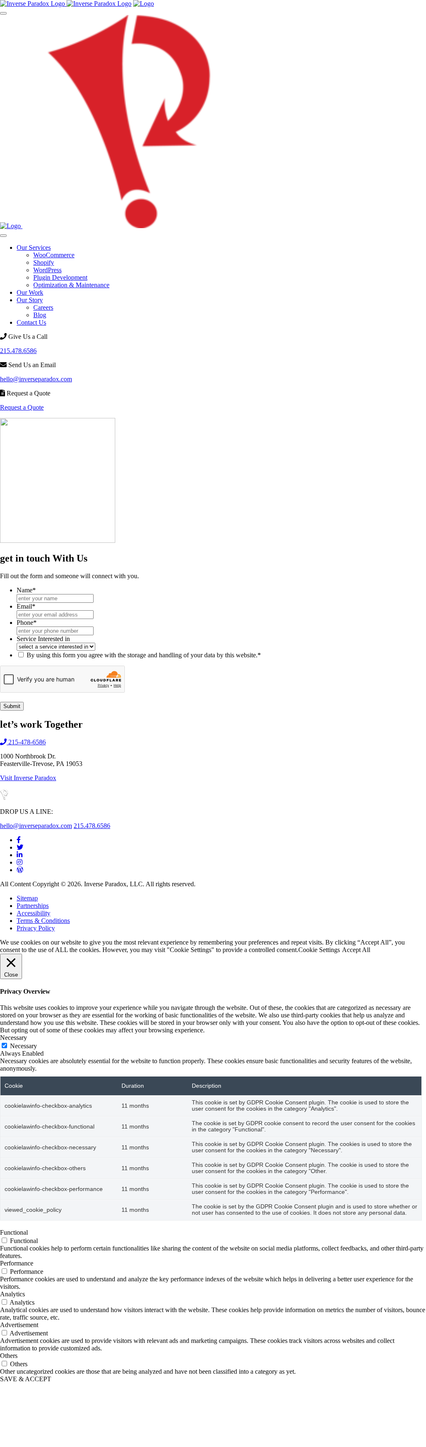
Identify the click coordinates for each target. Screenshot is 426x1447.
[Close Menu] (3, 235)
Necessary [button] (13, 1037)
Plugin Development (60, 277)
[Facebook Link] (19, 839)
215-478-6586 (26, 742)
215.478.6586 (18, 350)
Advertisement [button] (19, 1324)
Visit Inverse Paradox (28, 777)
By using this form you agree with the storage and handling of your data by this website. (144, 655)
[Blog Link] (20, 869)
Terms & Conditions (43, 920)
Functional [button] (14, 1232)
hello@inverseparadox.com (36, 379)
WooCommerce (53, 255)
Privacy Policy (36, 928)
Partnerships (33, 905)
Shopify (43, 262)
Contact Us (31, 322)
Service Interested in (43, 638)
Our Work (30, 292)
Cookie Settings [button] (319, 949)
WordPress (47, 269)
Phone (27, 622)
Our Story (30, 299)
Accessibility (33, 913)
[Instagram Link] (19, 862)
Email (26, 606)
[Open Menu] (3, 13)
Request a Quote (22, 407)
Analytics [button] (12, 1294)
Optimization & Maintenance (71, 284)
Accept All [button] (356, 949)
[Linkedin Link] (19, 854)
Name (26, 590)
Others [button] (8, 1355)
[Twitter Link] (20, 847)
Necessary (23, 1045)
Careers (43, 307)
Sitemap (27, 898)
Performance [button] (16, 1263)
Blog (39, 314)
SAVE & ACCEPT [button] (25, 1378)
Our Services (34, 247)
